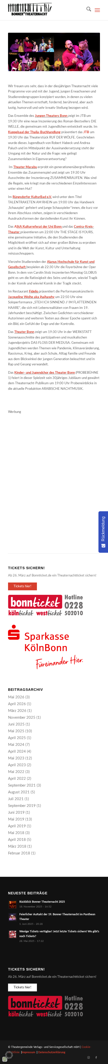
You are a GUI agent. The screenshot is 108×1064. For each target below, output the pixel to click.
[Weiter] (88, 52)
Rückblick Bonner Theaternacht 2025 (42, 901)
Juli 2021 (16, 799)
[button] (9, 1055)
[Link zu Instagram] (88, 1057)
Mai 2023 (16, 758)
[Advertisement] (54, 469)
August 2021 (19, 792)
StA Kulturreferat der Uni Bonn (39, 226)
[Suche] (86, 10)
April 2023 (17, 765)
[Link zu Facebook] (96, 1057)
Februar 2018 (19, 853)
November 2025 (21, 717)
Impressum (28, 1052)
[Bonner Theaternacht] (44, 10)
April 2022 (17, 779)
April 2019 (17, 826)
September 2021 (22, 785)
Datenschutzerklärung (51, 1052)
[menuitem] (86, 10)
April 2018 (17, 840)
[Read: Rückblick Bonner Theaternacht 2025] (12, 904)
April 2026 (17, 704)
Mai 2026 (16, 697)
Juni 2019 (16, 812)
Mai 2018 (16, 833)
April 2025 (17, 738)
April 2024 (17, 751)
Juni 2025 (16, 724)
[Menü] (97, 10)
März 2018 (17, 846)
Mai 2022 (16, 772)
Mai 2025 (16, 731)
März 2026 (17, 711)
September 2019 (22, 806)
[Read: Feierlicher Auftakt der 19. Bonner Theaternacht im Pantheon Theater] (12, 917)
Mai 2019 (16, 819)
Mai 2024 (16, 745)
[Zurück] (19, 52)
